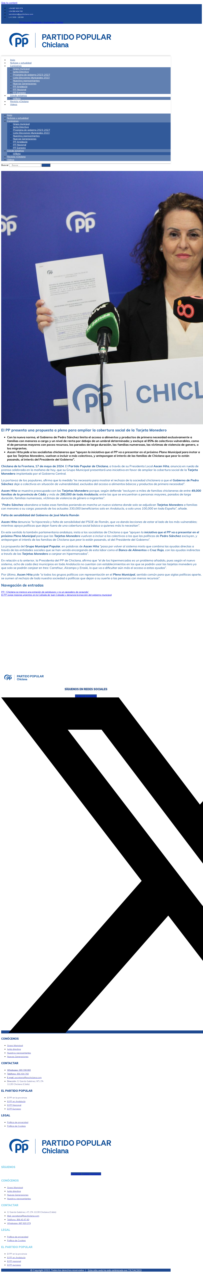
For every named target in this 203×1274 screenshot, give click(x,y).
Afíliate (17, 153)
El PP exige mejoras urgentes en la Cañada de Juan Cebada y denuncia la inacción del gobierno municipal (56, 594)
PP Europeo (19, 147)
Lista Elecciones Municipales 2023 (31, 77)
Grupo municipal (21, 68)
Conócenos (16, 65)
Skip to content (9, 2)
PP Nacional (19, 89)
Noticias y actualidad (18, 118)
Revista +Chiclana (16, 156)
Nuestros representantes (26, 80)
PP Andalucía (20, 86)
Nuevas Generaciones (24, 83)
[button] (86, 109)
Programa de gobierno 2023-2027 (31, 74)
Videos (13, 104)
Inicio (9, 115)
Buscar (4, 165)
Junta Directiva (21, 71)
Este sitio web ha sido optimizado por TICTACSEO (115, 1270)
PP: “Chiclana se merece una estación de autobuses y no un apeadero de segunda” (45, 591)
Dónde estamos (18, 95)
